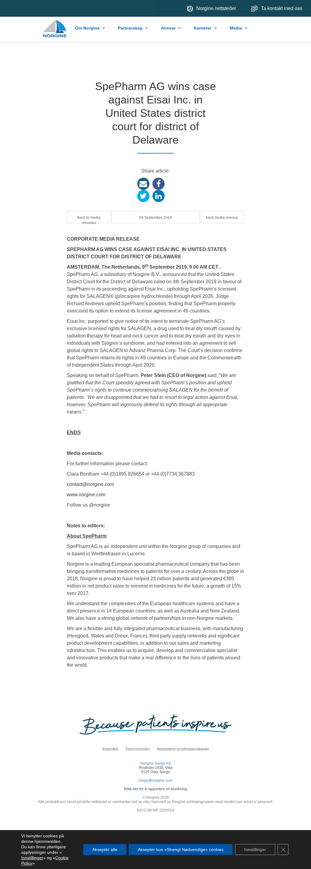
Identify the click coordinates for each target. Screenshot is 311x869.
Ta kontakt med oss (282, 8)
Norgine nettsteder (216, 8)
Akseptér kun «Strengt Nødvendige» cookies (181, 849)
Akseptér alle (104, 849)
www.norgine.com (86, 494)
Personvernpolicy (138, 748)
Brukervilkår (110, 748)
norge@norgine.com (155, 780)
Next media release (222, 217)
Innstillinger (32, 857)
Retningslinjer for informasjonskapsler (183, 748)
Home (55, 25)
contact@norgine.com (90, 484)
